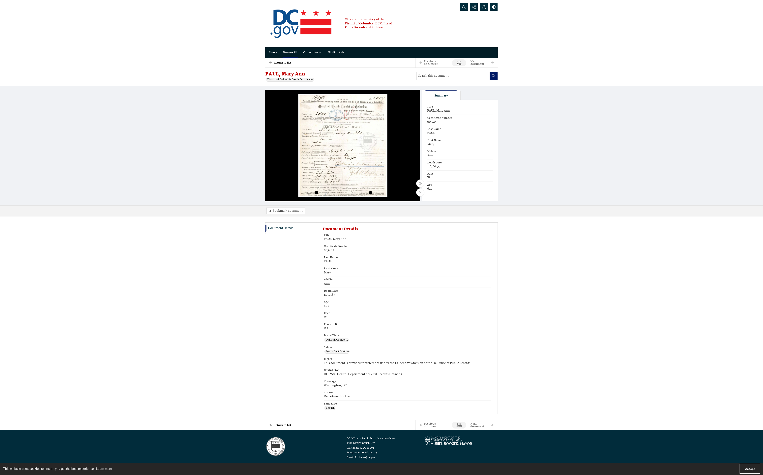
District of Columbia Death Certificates (290, 80)
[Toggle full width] (420, 183)
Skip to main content (78, 2)
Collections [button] (310, 52)
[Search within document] (494, 76)
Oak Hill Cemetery (337, 340)
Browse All (290, 52)
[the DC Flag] (301, 23)
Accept (750, 468)
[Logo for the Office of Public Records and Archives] (275, 446)
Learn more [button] (104, 468)
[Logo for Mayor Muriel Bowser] (448, 440)
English (330, 408)
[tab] (441, 95)
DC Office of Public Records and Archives (371, 438)
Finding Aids (336, 52)
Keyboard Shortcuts (79, 2)
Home (273, 52)
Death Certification (337, 352)
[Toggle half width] (420, 192)
